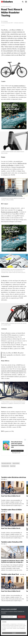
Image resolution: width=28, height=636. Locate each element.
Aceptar (14, 633)
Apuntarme (21, 616)
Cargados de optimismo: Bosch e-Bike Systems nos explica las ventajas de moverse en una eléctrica (12, 562)
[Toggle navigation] (26, 1)
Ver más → (4, 479)
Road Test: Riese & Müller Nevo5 (10, 496)
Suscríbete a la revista (17, 450)
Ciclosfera (5, 21)
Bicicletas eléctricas (5, 6)
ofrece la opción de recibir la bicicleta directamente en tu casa (13, 370)
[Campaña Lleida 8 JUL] (14, 115)
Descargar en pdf (16, 452)
